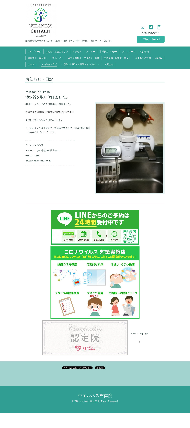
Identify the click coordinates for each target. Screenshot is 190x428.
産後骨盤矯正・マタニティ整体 (83, 58)
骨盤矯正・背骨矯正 (38, 58)
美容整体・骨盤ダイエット (117, 58)
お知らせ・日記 (49, 64)
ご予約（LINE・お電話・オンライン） (80, 64)
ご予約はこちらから (151, 39)
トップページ (34, 51)
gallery (158, 58)
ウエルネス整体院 (95, 395)
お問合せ (108, 64)
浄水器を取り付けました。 (47, 97)
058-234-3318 (150, 33)
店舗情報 (144, 51)
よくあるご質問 (143, 58)
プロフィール (128, 51)
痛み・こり (58, 58)
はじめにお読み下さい (57, 51)
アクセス (77, 51)
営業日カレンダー (108, 51)
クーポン (32, 64)
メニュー (90, 51)
